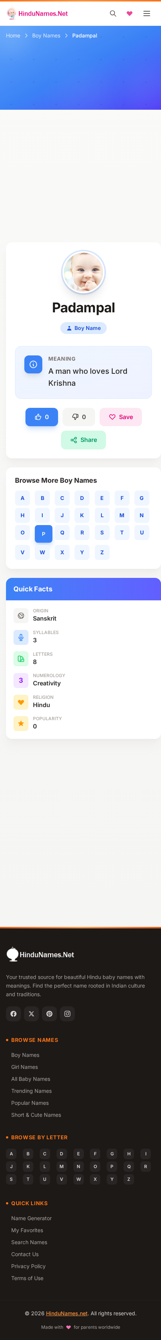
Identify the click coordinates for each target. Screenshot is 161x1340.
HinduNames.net (67, 1313)
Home (13, 35)
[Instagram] (67, 1013)
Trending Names (31, 1091)
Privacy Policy (28, 1266)
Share (88, 439)
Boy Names (46, 35)
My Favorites (27, 1230)
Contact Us (25, 1254)
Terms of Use (27, 1278)
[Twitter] (31, 1013)
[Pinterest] (49, 1013)
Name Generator (31, 1218)
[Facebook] (13, 1013)
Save (126, 417)
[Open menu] (147, 13)
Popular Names (30, 1103)
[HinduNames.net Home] (37, 13)
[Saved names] (129, 13)
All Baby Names (30, 1079)
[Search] (113, 13)
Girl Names (24, 1067)
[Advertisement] (80, 158)
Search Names (29, 1242)
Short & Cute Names (36, 1115)
